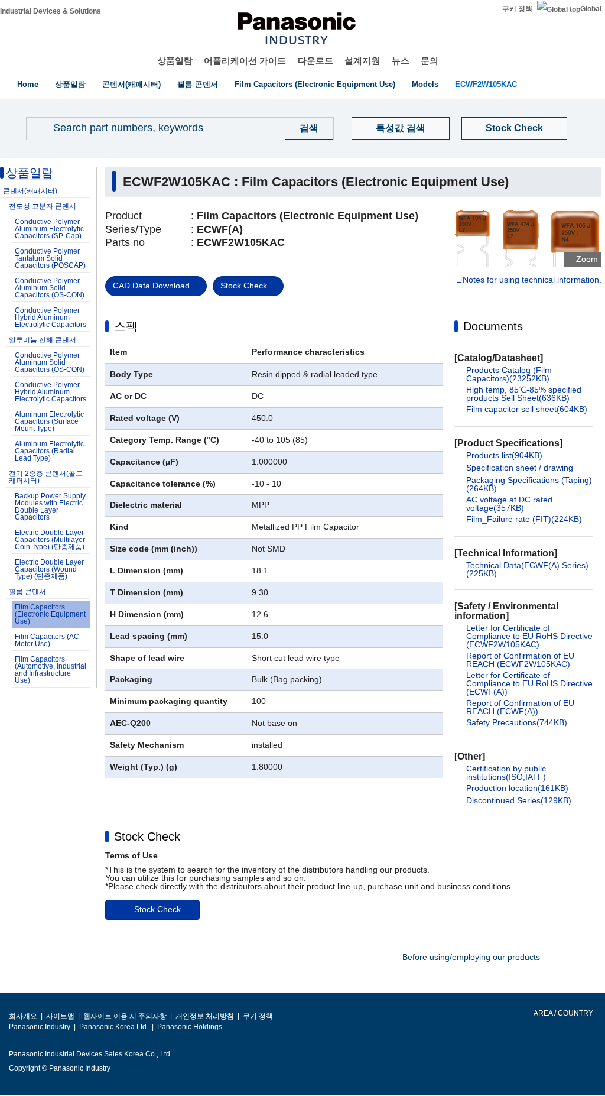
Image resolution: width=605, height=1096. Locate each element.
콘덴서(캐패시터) (131, 84)
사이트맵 (60, 1016)
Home (27, 84)
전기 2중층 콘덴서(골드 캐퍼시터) (46, 477)
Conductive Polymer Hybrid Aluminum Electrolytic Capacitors (50, 317)
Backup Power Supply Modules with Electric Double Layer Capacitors (50, 506)
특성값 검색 (400, 128)
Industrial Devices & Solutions (50, 11)
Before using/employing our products (471, 957)
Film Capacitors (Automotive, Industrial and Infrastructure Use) (50, 670)
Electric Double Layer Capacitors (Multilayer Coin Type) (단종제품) (50, 539)
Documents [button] (493, 326)
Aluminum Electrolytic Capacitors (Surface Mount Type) (49, 421)
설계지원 (362, 61)
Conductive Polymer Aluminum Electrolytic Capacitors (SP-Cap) (49, 229)
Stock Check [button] (147, 836)
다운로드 (315, 61)
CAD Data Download (151, 285)
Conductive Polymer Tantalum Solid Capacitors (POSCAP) (50, 258)
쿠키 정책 (517, 9)
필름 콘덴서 (197, 84)
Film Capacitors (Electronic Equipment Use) (315, 84)
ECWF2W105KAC (486, 84)
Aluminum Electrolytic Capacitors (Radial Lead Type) (49, 451)
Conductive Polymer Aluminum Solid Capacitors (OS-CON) (49, 288)
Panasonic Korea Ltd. (113, 1027)
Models (425, 84)
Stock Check (514, 128)
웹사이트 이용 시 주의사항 (125, 1016)
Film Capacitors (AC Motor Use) (47, 640)
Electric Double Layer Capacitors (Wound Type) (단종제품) (49, 569)
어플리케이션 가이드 (245, 61)
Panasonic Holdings (189, 1027)
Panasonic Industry (39, 1027)
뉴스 (400, 61)
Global (590, 9)
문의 (429, 61)
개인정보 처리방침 (204, 1016)
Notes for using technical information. (532, 280)
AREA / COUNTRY (562, 1013)
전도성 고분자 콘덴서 (42, 206)
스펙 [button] (126, 326)
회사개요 (23, 1016)
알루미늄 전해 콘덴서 (42, 340)
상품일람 (175, 61)
